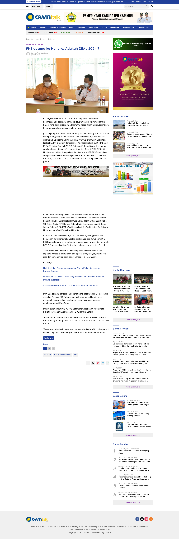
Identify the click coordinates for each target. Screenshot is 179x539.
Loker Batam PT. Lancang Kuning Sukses (138, 414)
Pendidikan (93, 28)
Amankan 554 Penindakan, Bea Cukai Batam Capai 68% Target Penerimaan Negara (132, 371)
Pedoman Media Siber (79, 529)
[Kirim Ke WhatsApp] (107, 363)
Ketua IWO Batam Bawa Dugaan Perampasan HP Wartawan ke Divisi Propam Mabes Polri (132, 336)
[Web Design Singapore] (133, 81)
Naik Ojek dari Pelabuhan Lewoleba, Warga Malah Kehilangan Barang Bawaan (139, 124)
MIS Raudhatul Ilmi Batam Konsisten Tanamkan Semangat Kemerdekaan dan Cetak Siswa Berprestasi (134, 460)
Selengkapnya (132, 156)
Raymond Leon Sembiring (39, 53)
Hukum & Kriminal (58, 28)
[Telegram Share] (102, 363)
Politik (72, 28)
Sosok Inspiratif (93, 33)
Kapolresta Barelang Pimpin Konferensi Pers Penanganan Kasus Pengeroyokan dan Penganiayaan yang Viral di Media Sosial (132, 353)
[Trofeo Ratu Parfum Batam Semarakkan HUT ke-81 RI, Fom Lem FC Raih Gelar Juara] (122, 279)
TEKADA (108, 533)
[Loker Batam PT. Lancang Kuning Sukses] (119, 415)
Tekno (104, 28)
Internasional (128, 28)
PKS (75, 355)
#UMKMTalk (65, 33)
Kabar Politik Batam (62, 355)
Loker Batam (48, 33)
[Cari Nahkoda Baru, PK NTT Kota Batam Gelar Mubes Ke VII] (119, 147)
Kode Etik (35, 526)
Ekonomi (81, 28)
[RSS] (151, 519)
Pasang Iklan (77, 526)
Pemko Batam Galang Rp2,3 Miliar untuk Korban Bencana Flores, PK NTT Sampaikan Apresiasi (134, 469)
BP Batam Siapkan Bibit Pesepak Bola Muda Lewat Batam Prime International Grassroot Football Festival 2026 (142, 288)
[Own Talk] (43, 17)
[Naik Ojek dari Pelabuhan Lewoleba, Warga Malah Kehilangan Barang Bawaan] (119, 124)
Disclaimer (131, 526)
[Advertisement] (33, 153)
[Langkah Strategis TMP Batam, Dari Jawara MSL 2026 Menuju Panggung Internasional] (122, 299)
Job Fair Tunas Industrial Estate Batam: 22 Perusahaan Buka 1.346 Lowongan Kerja (139, 426)
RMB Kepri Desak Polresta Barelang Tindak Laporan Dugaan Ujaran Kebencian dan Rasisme (133, 495)
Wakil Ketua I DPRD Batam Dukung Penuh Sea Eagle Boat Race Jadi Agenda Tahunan (138, 403)
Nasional (43, 28)
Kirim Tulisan (37, 6)
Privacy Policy (91, 526)
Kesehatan (114, 28)
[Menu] (27, 6)
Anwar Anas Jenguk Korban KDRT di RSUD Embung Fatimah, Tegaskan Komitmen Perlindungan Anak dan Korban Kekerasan (131, 379)
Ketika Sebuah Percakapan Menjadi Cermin (133, 486)
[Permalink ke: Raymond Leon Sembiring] (28, 53)
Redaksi (120, 526)
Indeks (48, 6)
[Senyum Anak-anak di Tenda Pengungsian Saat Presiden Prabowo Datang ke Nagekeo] (119, 135)
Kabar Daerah (144, 28)
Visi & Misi (54, 526)
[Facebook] (137, 519)
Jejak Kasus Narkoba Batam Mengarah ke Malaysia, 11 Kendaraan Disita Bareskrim (131, 345)
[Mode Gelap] (151, 6)
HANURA (47, 355)
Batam (28, 44)
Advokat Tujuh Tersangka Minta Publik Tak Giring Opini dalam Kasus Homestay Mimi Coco (131, 362)
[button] (146, 6)
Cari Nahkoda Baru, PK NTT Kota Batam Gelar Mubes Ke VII (135, 2)
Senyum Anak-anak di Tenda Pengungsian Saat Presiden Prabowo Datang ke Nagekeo (65, 2)
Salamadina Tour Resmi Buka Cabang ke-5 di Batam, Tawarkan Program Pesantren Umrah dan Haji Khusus (134, 478)
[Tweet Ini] (93, 363)
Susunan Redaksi (107, 526)
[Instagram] (146, 519)
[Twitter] (142, 519)
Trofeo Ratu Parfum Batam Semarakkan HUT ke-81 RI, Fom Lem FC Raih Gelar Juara (121, 288)
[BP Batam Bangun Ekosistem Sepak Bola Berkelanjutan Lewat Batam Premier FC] (143, 299)
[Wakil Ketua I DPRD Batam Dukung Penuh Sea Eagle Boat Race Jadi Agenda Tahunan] (119, 404)
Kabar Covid (33, 33)
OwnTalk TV (78, 33)
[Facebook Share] (88, 363)
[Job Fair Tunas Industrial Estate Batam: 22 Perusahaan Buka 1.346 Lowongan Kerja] (119, 426)
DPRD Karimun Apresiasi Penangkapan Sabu (135, 452)
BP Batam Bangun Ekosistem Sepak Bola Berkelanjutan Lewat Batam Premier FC (142, 309)
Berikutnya (48, 338)
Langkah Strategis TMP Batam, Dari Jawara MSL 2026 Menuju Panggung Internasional (121, 309)
